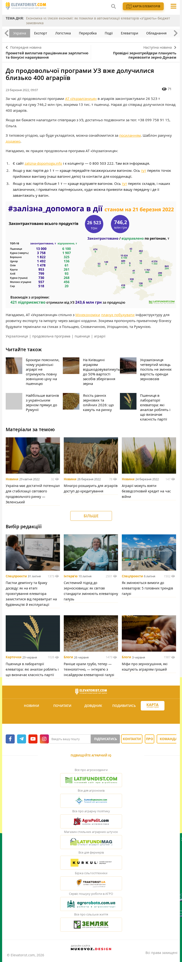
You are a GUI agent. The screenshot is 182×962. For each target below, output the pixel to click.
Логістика (63, 33)
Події (109, 33)
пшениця (82, 336)
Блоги (68, 657)
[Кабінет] (91, 717)
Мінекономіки (87, 314)
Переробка (88, 33)
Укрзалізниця (17, 336)
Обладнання (156, 33)
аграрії (99, 336)
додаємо (13, 141)
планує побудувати (118, 314)
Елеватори (129, 33)
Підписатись (105, 739)
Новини (12, 479)
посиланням (130, 135)
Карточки (13, 657)
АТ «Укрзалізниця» (81, 98)
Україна (19, 33)
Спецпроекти (16, 576)
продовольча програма (51, 336)
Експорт (40, 33)
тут (143, 170)
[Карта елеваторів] (153, 706)
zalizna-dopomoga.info (43, 163)
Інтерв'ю (70, 576)
